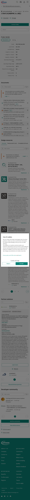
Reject (8, 263)
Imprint (19, 255)
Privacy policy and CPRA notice (9, 255)
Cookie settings (15, 260)
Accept (22, 263)
